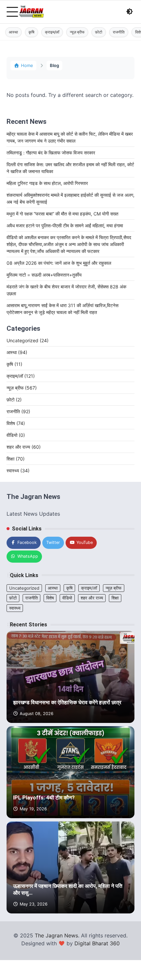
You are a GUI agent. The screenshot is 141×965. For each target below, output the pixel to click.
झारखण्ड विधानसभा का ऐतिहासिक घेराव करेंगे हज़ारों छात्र (67, 702)
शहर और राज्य (24, 447)
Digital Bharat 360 (97, 943)
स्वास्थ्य (18, 470)
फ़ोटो (98, 32)
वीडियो (16, 435)
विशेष (16, 423)
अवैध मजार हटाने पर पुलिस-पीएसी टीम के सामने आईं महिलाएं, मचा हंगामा (65, 225)
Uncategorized (28, 340)
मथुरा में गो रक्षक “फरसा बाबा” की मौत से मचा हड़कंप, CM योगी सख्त (62, 213)
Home (27, 65)
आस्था (13, 32)
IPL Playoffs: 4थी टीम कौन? (44, 798)
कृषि (31, 32)
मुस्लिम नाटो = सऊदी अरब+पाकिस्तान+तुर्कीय (44, 275)
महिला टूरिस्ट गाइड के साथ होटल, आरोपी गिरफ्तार (47, 183)
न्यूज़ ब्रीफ (77, 32)
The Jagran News (56, 935)
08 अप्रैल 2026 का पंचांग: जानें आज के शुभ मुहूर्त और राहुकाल (59, 263)
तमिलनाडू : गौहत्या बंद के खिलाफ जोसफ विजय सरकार (51, 152)
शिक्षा (16, 458)
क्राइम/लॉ (52, 32)
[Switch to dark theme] (129, 11)
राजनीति (119, 32)
